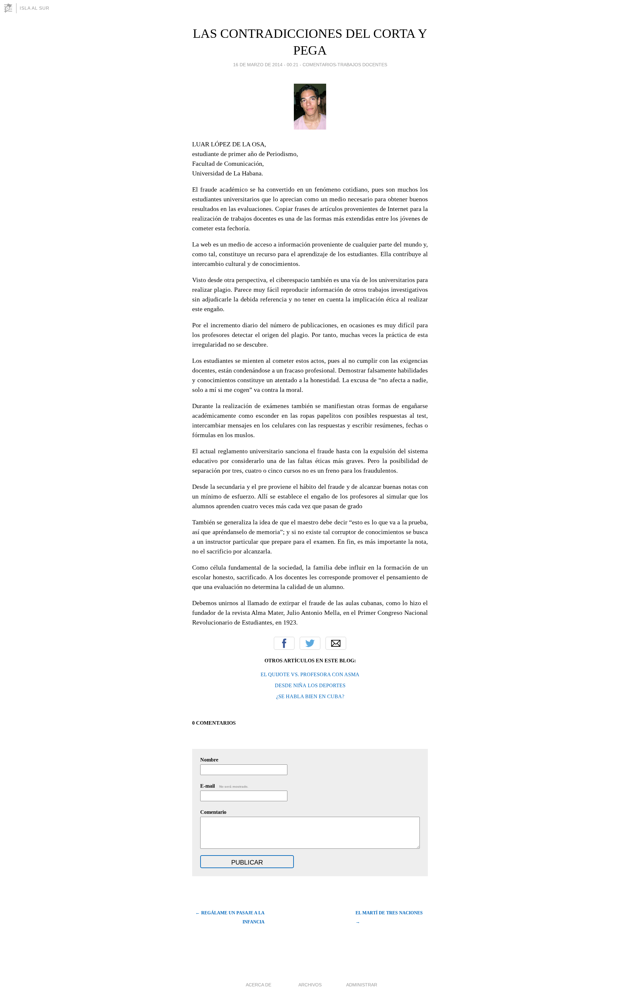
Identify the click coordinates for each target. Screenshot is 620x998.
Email (336, 643)
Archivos (310, 984)
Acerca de (258, 984)
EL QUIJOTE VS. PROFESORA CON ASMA (310, 674)
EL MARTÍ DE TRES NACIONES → (389, 917)
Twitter (310, 643)
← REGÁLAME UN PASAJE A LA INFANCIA (229, 917)
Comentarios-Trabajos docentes (345, 64)
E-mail (224, 786)
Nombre (209, 759)
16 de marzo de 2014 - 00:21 (265, 64)
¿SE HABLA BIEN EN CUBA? (310, 696)
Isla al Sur (34, 8)
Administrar (361, 984)
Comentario (213, 812)
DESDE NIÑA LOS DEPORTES (310, 685)
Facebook (284, 643)
